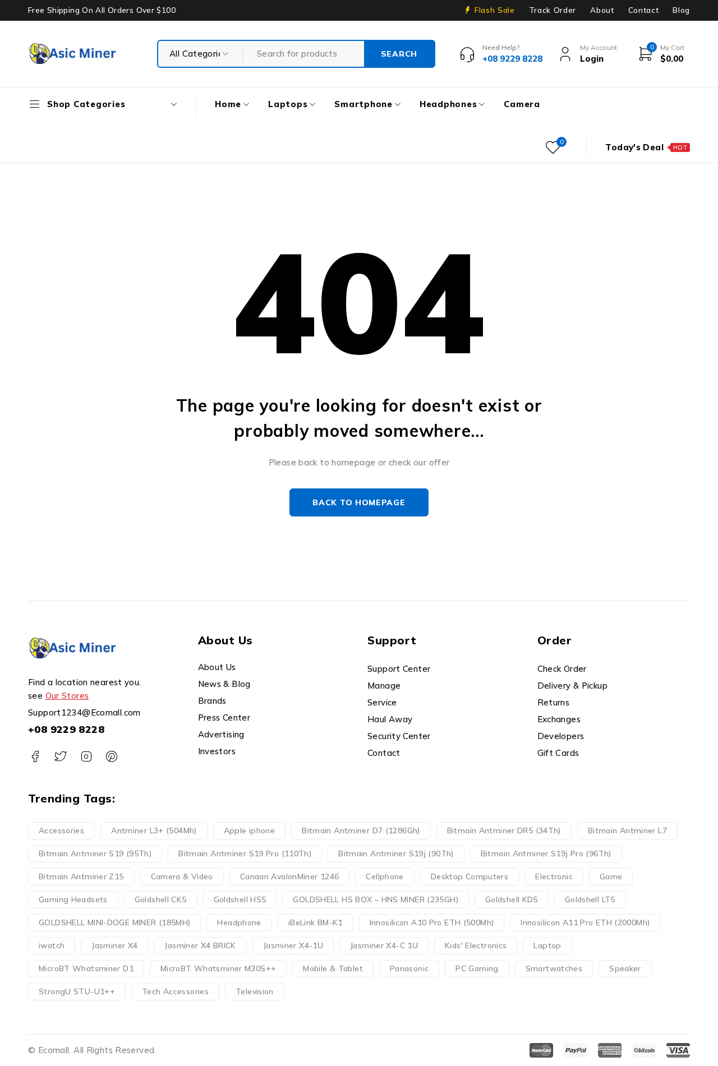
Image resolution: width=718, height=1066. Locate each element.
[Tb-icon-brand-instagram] (86, 757)
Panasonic (409, 968)
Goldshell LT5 (590, 899)
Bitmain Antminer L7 (627, 830)
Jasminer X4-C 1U (384, 945)
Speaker (625, 968)
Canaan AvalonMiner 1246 (289, 876)
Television (255, 991)
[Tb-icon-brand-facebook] (35, 757)
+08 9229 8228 (66, 729)
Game (611, 876)
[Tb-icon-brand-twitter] (60, 757)
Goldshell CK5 (161, 899)
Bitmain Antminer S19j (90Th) (396, 853)
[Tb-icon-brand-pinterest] (111, 757)
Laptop (547, 945)
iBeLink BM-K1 (315, 922)
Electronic (554, 876)
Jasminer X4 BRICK (200, 945)
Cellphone (384, 876)
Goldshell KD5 (511, 899)
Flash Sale (495, 10)
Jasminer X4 (114, 945)
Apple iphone (249, 830)
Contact (643, 10)
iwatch (52, 945)
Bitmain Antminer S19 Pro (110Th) (244, 853)
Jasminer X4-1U (293, 945)
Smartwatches (554, 968)
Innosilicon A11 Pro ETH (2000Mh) (585, 922)
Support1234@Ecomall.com (84, 712)
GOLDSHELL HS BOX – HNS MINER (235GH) (375, 899)
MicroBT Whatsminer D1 (86, 968)
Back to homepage (358, 502)
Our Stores (67, 695)
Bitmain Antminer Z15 (81, 876)
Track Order (552, 10)
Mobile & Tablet (333, 968)
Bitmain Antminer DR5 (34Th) (504, 830)
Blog (681, 10)
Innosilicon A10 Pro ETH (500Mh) (432, 922)
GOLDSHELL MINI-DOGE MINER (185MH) (114, 922)
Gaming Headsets (73, 899)
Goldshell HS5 (240, 899)
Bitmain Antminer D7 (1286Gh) (361, 830)
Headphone (239, 922)
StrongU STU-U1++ (77, 991)
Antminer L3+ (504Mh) (154, 830)
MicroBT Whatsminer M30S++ (218, 968)
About (602, 10)
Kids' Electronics (476, 945)
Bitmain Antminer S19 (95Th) (95, 853)
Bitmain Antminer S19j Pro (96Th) (546, 853)
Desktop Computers (469, 876)
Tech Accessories (175, 991)
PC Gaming (476, 968)
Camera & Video (182, 876)
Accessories (61, 830)
